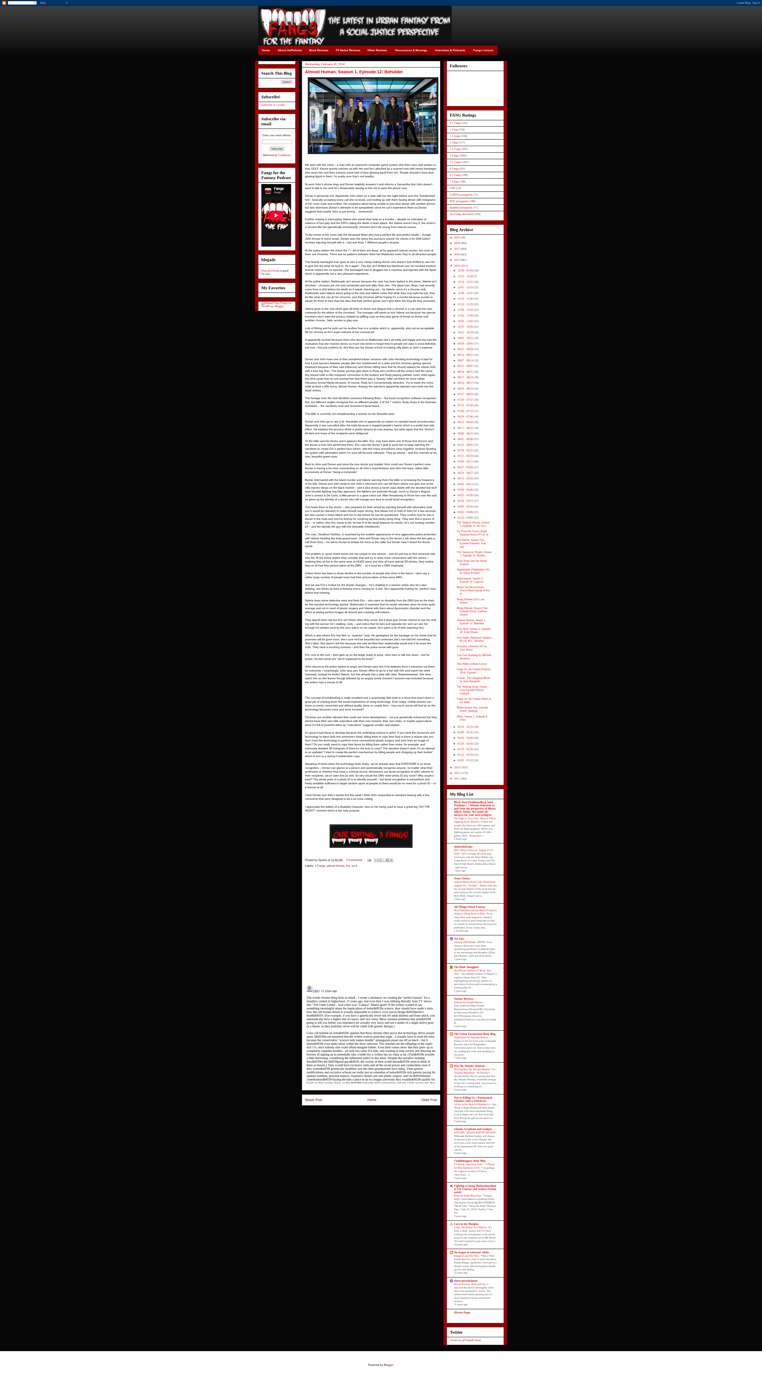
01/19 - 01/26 (466, 749)
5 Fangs (454, 181)
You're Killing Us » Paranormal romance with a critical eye (473, 1099)
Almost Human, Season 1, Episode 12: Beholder (471, 622)
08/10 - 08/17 (466, 382)
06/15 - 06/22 (466, 427)
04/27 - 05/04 (466, 467)
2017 (457, 248)
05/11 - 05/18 (466, 455)
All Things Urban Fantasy (469, 906)
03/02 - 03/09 (466, 512)
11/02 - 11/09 (466, 315)
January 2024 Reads (465, 942)
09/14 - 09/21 (466, 354)
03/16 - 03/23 (466, 500)
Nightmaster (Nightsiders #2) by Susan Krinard (473, 571)
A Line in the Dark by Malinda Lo (472, 1104)
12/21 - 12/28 (466, 276)
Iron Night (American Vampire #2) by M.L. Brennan (474, 639)
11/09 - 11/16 (466, 309)
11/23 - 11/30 (466, 298)
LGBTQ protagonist (461, 194)
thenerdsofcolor (463, 846)
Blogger (388, 1364)
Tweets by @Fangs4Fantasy (465, 1340)
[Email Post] (369, 860)
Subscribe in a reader (273, 104)
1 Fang (454, 129)
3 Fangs (320, 865)
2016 (457, 254)
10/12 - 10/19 (466, 332)
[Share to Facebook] (388, 860)
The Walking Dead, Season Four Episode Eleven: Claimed (472, 690)
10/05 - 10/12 (466, 338)
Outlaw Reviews (463, 998)
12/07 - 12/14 (466, 287)
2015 (457, 260)
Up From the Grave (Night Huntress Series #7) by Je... (474, 533)
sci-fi (354, 865)
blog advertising (270, 270)
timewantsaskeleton (465, 1280)
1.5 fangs (455, 136)
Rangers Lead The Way (466, 1255)
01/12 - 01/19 (466, 754)
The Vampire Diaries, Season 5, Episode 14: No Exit (473, 524)
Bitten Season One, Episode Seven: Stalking (472, 709)
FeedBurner (284, 155)
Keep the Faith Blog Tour (468, 1195)
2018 (457, 243)
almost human (336, 865)
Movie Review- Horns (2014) (470, 1284)
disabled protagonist (461, 207)
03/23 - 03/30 (466, 495)
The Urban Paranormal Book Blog (474, 1033)
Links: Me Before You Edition (470, 1227)
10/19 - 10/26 (466, 326)
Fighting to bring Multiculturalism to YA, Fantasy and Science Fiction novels (475, 1189)
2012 (457, 773)
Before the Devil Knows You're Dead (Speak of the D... (473, 590)
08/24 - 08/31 (466, 371)
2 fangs (454, 142)
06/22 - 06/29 (466, 422)
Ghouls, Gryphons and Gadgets (473, 1129)
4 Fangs (454, 168)
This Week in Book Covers (472, 663)
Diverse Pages (462, 1312)
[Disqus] (371, 927)
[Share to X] (384, 860)
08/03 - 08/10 (466, 388)
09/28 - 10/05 (466, 343)
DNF (452, 188)
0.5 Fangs (455, 123)
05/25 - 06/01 (466, 444)
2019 (457, 237)
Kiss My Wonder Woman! (469, 1065)
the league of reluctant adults (471, 1252)
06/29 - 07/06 (466, 416)
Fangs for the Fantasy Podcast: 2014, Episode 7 (474, 671)
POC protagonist (459, 201)
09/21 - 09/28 (466, 349)
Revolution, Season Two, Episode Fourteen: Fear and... (471, 543)
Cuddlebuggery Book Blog (470, 1160)
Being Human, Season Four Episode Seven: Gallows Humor (472, 611)
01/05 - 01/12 (466, 760)
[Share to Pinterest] (391, 860)
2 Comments (354, 860)
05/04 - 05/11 (466, 461)
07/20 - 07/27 (466, 399)
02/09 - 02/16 (466, 732)
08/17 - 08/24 (466, 377)
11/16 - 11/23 (466, 304)
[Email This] (376, 860)
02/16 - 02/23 (466, 726)
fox (348, 865)
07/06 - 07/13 (466, 411)
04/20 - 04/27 (466, 472)
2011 (457, 778)
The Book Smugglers (466, 967)
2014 (457, 265)
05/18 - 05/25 (466, 450)
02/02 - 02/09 (466, 737)
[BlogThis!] (380, 860)
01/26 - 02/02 (466, 743)
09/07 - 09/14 (466, 360)
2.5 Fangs (455, 149)
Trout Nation (462, 878)
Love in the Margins (466, 1223)
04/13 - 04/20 (466, 478)
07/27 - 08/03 (466, 394)
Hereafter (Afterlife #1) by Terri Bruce (472, 648)
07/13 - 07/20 (466, 405)
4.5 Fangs (455, 175)
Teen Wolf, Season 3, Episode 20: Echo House (474, 630)
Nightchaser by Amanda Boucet (471, 1037)
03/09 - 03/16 (466, 506)
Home (372, 1100)
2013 (457, 767)
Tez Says (459, 938)
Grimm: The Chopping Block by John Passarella (473, 679)
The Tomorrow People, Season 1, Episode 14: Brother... (474, 554)
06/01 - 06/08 (466, 439)
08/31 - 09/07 (466, 366)
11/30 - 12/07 (466, 293)
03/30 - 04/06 (466, 489)
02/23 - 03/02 (466, 517)
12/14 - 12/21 (466, 281)
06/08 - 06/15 (466, 433)
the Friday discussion (461, 214)
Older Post (429, 1100)
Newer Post (313, 1100)
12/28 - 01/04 (466, 270)
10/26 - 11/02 (466, 321)
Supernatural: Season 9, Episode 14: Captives (470, 580)
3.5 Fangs (455, 162)
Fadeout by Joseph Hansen (468, 1002)
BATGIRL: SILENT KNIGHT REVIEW (475, 1132)
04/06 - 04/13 (466, 484)
